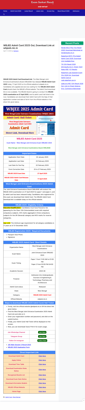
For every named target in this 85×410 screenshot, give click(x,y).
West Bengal (16, 397)
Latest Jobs (40, 11)
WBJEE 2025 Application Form (19, 347)
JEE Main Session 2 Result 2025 (19, 345)
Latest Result (28, 11)
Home (5, 11)
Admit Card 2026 (15, 11)
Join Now (42, 332)
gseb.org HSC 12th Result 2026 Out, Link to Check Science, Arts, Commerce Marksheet (72, 86)
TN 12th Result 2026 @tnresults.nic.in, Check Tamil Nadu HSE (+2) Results (71, 66)
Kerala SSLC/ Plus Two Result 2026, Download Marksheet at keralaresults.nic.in (71, 50)
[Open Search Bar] (4, 14)
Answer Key (50, 11)
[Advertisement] (29, 28)
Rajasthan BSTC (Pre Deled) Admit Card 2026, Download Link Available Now (71, 58)
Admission (76, 11)
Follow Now (42, 340)
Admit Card (8, 397)
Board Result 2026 (63, 11)
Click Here (42, 356)
